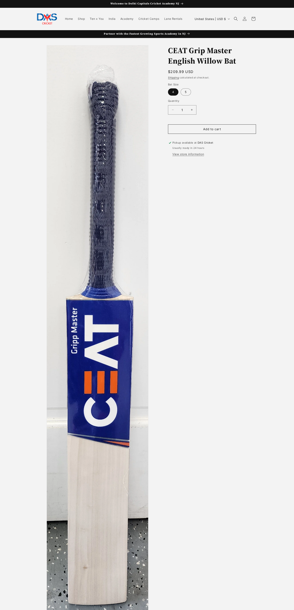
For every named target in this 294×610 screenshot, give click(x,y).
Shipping (173, 77)
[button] (235, 18)
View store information (188, 154)
